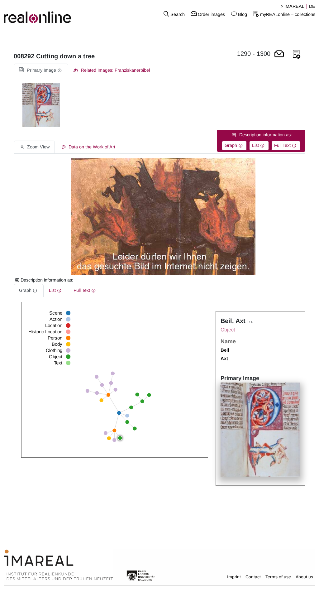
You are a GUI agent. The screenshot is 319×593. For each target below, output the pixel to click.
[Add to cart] (279, 54)
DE (312, 6)
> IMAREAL (292, 6)
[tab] (41, 70)
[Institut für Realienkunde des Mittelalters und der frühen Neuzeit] (58, 564)
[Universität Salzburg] (141, 575)
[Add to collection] (296, 54)
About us (304, 576)
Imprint (234, 576)
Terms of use (278, 576)
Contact (253, 576)
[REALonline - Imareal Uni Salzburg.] (53, 14)
